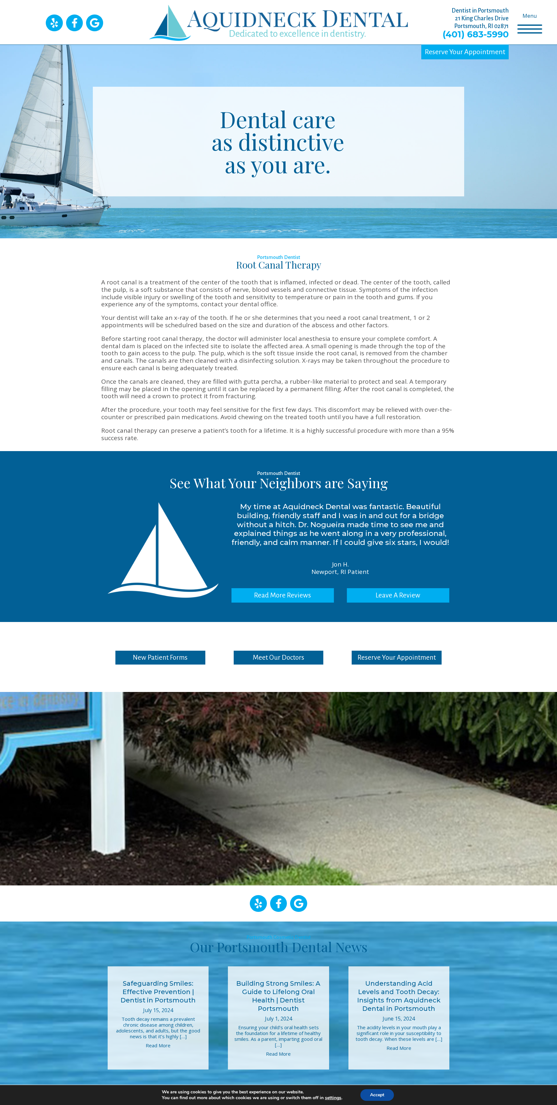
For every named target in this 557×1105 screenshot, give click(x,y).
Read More (158, 1045)
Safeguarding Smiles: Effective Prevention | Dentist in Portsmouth (158, 992)
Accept (377, 1095)
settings (333, 1098)
